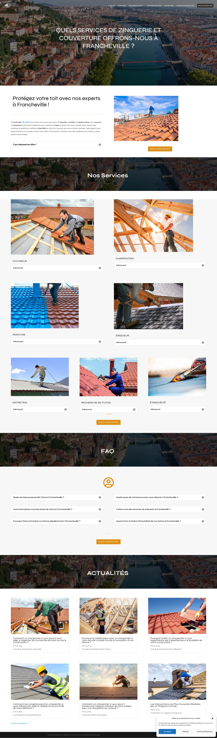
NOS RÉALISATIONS (154, 5)
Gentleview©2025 (91, 735)
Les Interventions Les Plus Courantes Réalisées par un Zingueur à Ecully (175, 705)
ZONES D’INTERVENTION (185, 5)
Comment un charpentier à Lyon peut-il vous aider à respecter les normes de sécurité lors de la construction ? (39, 640)
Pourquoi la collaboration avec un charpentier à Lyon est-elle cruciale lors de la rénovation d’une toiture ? (107, 640)
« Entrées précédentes (19, 723)
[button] (212, 718)
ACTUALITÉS (168, 5)
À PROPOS (122, 5)
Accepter (167, 732)
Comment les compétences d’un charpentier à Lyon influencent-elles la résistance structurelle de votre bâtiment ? (38, 706)
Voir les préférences (204, 732)
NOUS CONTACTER (205, 5)
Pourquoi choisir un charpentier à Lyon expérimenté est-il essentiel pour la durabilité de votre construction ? (176, 640)
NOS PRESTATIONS (135, 5)
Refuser (186, 732)
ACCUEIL (112, 5)
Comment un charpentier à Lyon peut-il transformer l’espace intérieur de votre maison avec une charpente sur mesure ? (107, 706)
